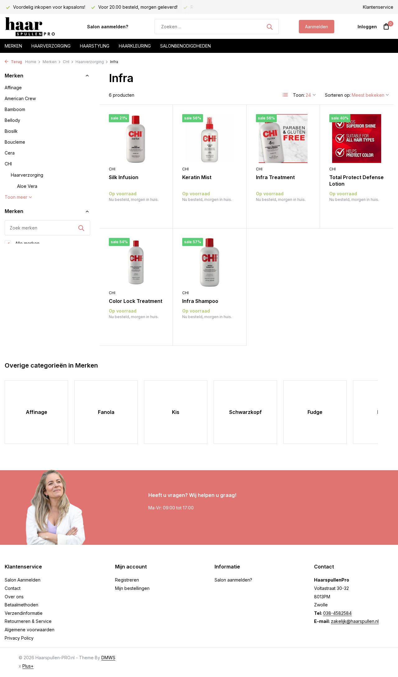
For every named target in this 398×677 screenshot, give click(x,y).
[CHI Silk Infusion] (136, 138)
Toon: (299, 95)
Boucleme (15, 142)
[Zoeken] (269, 27)
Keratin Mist (196, 177)
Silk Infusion (123, 177)
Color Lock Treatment (135, 301)
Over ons (14, 596)
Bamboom (15, 109)
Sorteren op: (338, 95)
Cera (10, 153)
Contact (13, 588)
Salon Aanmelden (22, 579)
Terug (16, 61)
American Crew (20, 98)
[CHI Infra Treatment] (283, 138)
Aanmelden (316, 26)
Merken (13, 46)
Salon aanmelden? (107, 26)
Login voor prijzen (136, 212)
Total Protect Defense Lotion (356, 180)
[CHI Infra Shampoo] (209, 262)
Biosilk (11, 131)
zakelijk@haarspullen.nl (355, 621)
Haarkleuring (135, 46)
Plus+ (28, 666)
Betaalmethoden (21, 604)
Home (30, 61)
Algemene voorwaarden (29, 629)
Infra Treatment (275, 177)
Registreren (127, 579)
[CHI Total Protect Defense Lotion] (356, 138)
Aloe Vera (27, 186)
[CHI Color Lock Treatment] (136, 262)
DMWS (108, 657)
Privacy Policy (19, 638)
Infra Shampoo (200, 301)
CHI (66, 61)
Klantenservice (378, 7)
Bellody (12, 120)
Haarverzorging (51, 46)
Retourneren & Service (28, 621)
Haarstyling (94, 46)
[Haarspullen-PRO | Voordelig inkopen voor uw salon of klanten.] (36, 26)
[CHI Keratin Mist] (209, 138)
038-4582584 (337, 613)
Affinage (13, 87)
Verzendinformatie (24, 613)
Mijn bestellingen (132, 588)
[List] (285, 95)
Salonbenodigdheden (185, 46)
